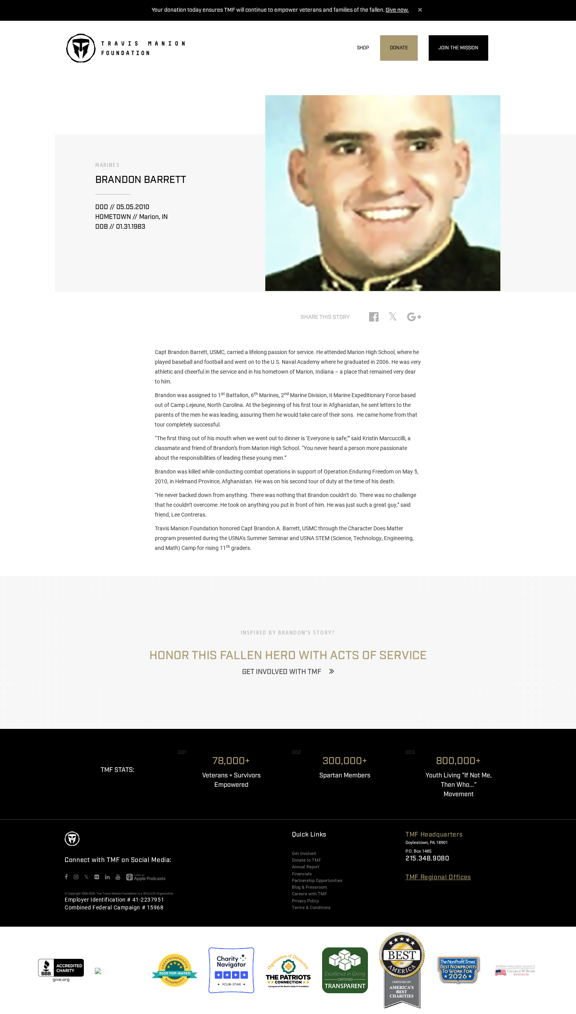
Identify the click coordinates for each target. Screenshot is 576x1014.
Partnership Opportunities (317, 880)
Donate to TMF (306, 860)
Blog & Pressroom (309, 887)
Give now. (397, 10)
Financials (302, 874)
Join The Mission (458, 48)
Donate (399, 48)
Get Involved (304, 853)
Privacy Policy (305, 901)
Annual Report (305, 866)
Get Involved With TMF (281, 672)
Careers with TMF (309, 894)
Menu (504, 48)
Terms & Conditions (311, 907)
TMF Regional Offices (438, 877)
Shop (363, 48)
